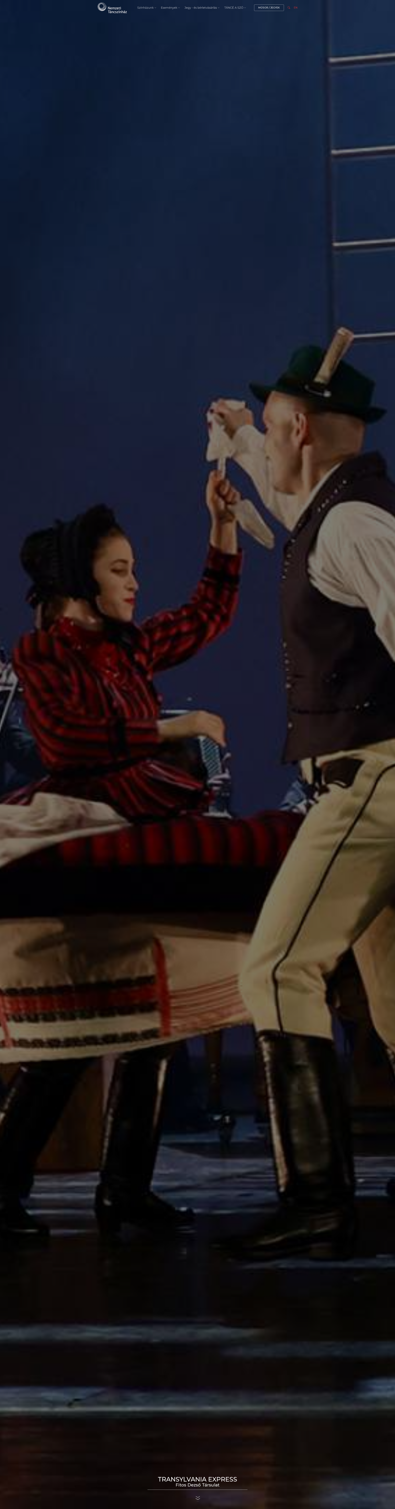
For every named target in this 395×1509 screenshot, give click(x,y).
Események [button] (169, 7)
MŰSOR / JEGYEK (269, 7)
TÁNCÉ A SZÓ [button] (233, 7)
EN (295, 7)
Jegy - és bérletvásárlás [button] (201, 7)
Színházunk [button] (145, 7)
